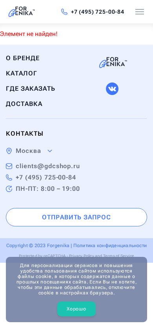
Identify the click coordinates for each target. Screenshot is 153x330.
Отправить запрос (76, 217)
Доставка (24, 104)
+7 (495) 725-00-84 (97, 12)
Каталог (21, 73)
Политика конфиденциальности (110, 245)
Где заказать (30, 88)
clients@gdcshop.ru (48, 166)
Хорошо (76, 309)
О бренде (23, 58)
